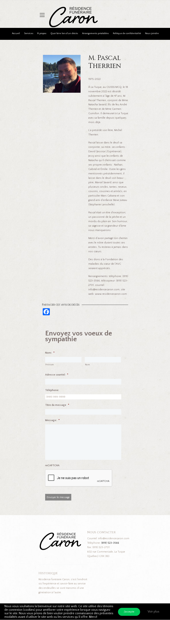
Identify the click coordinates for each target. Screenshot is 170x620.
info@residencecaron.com (113, 538)
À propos (41, 33)
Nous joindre (152, 33)
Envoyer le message (58, 497)
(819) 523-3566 (110, 542)
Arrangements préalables (95, 33)
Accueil (16, 33)
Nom (87, 365)
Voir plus (153, 611)
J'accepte (129, 611)
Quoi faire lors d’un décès (64, 33)
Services (28, 33)
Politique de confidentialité (127, 33)
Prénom (49, 365)
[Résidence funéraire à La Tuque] (101, 9)
